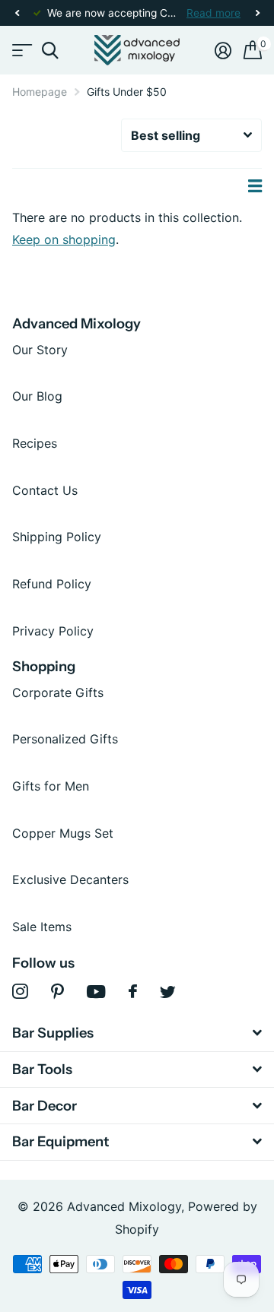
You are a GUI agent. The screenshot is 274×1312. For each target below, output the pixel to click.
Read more (213, 13)
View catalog (21, 50)
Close (137, 1033)
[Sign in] (223, 50)
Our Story (40, 349)
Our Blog (37, 396)
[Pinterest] (57, 992)
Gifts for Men (50, 786)
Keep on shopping (64, 239)
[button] (16, 13)
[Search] (50, 50)
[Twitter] (168, 992)
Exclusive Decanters (70, 879)
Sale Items (42, 926)
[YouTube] (96, 991)
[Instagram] (20, 992)
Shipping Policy (56, 536)
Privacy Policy (53, 631)
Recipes (34, 443)
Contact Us (45, 490)
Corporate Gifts (58, 692)
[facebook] (133, 991)
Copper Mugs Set (62, 833)
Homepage (39, 91)
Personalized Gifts (65, 738)
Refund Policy (51, 583)
